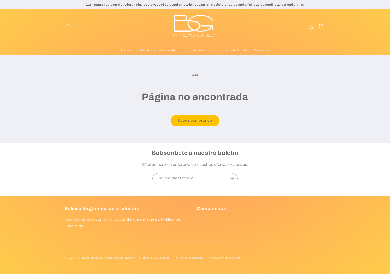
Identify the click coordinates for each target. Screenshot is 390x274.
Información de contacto (225, 258)
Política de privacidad (154, 258)
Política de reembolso (188, 258)
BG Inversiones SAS (89, 258)
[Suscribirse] (232, 178)
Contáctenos (211, 208)
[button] (70, 26)
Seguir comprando (195, 120)
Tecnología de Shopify (119, 258)
